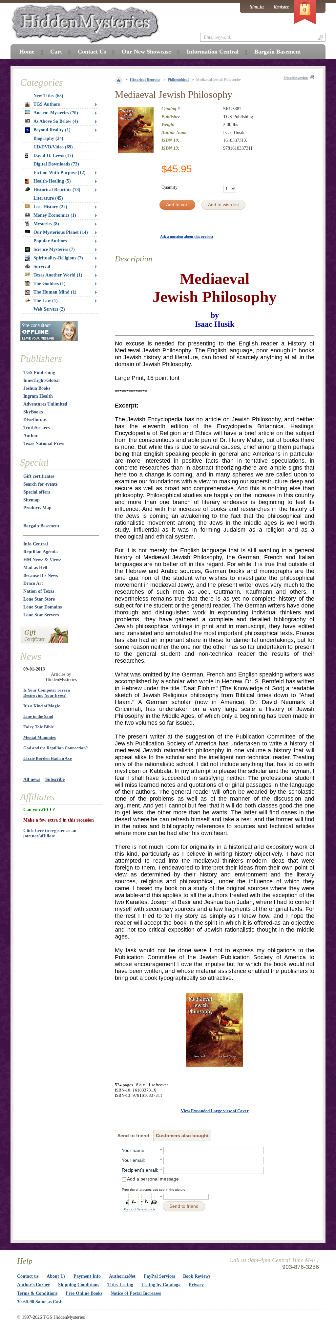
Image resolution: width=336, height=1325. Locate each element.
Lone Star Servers (41, 614)
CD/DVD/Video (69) (53, 146)
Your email (133, 1160)
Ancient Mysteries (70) (55, 112)
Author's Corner (33, 1284)
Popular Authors (50, 240)
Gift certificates (38, 476)
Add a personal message (152, 1178)
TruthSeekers (36, 427)
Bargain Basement (41, 525)
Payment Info (87, 1276)
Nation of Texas (38, 591)
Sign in (257, 6)
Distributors (35, 419)
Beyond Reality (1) (52, 129)
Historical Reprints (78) (56, 189)
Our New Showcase (146, 51)
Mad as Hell (35, 567)
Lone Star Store (39, 599)
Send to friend (133, 1135)
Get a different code (140, 1209)
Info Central (35, 543)
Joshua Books (36, 388)
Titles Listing (120, 1284)
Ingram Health (38, 396)
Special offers (36, 492)
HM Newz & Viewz (42, 559)
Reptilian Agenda (40, 551)
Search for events (40, 484)
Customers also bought (182, 1135)
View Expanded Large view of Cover (215, 1110)
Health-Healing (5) (52, 181)
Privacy (196, 1284)
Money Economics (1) (54, 215)
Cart (56, 51)
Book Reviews (196, 1276)
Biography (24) (48, 138)
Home (26, 51)
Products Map (37, 507)
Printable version (296, 77)
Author (30, 435)
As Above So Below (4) (55, 121)
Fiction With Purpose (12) (59, 172)
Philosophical (178, 79)
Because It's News (40, 575)
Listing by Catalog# (160, 1284)
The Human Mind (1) (54, 292)
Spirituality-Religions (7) (58, 257)
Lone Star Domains (42, 607)
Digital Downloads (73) (56, 164)
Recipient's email (139, 1170)
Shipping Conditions (78, 1284)
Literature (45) (48, 198)
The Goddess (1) (49, 283)
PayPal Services (159, 1276)
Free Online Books (84, 1293)
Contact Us (92, 51)
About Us (56, 1276)
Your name (133, 1150)
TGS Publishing (39, 372)
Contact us (27, 1276)
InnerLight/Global (41, 380)
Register (281, 6)
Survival (41, 266)
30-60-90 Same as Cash (40, 1301)
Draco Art (33, 583)
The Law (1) (45, 300)
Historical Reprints (145, 79)
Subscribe (55, 779)
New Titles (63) (48, 95)
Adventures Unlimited (45, 404)
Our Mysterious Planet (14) (60, 232)
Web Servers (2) (49, 309)
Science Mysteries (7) (54, 249)
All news (31, 779)
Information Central (213, 51)
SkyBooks (33, 411)
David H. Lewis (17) (53, 155)
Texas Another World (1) (57, 275)
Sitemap (31, 499)
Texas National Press (43, 443)
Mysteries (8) (46, 223)
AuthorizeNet (122, 1276)
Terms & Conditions (37, 1293)
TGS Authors (46, 104)
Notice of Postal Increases (136, 1293)
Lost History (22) (50, 206)
